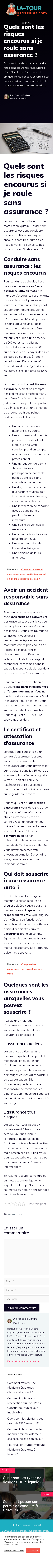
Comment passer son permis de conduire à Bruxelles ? (20, 1505)
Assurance (15, 1214)
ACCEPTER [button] (33, 1550)
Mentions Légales (21, 1525)
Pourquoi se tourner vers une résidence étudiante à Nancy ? (26, 1449)
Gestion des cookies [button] (14, 1550)
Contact (37, 1525)
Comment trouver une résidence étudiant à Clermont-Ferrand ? (21, 1387)
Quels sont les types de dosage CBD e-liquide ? (22, 1480)
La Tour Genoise (18, 1530)
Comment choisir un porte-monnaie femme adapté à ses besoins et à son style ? (25, 1434)
